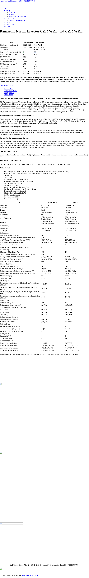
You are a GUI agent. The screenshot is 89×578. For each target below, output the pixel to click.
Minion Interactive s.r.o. (30, 575)
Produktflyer (8, 95)
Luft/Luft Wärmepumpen (17, 20)
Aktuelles (7, 22)
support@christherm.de (8, 1)
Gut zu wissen (9, 24)
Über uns (12, 12)
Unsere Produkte (10, 18)
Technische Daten (10, 91)
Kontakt (11, 14)
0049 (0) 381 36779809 (26, 1)
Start (5, 8)
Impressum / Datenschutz (17, 16)
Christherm (8, 10)
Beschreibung (9, 89)
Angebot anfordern (6, 85)
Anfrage (7, 26)
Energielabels (9, 93)
